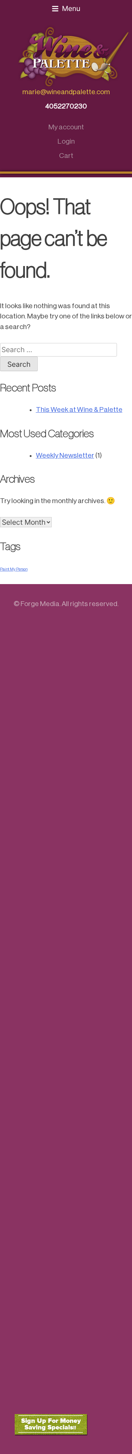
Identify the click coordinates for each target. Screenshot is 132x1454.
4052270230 (66, 106)
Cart (66, 155)
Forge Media (40, 603)
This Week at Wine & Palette (79, 409)
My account (66, 126)
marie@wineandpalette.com (66, 91)
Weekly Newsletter (65, 455)
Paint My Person (13, 569)
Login (66, 141)
